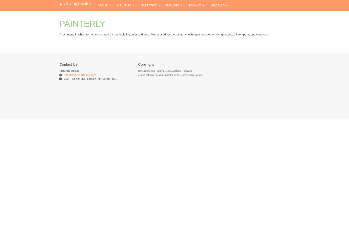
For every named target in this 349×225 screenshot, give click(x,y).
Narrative (149, 5)
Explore (173, 5)
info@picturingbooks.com (80, 74)
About (103, 5)
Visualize (124, 5)
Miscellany (219, 5)
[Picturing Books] (75, 3)
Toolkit (195, 5)
